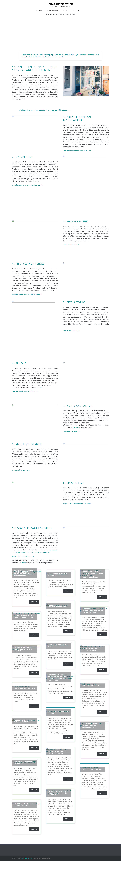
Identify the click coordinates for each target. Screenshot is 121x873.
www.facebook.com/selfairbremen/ (25, 391)
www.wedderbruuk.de (71, 245)
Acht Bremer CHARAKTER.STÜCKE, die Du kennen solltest (92, 611)
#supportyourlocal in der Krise (57, 575)
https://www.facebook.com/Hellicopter (77, 504)
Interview (75, 427)
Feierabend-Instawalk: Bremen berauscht (57, 752)
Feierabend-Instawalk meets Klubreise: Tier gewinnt (23, 649)
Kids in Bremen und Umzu (24, 688)
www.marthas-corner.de (21, 470)
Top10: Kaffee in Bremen (92, 769)
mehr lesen (34, 601)
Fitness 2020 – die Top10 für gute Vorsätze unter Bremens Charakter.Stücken (92, 574)
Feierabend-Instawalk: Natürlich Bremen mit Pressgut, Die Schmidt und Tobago (57, 677)
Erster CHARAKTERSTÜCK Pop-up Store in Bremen (24, 617)
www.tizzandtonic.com (71, 330)
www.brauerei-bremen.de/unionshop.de (27, 185)
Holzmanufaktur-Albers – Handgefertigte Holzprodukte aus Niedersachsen (24, 573)
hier (41, 387)
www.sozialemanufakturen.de (23, 556)
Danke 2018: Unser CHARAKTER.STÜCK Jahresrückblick (89, 726)
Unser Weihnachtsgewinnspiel (58, 606)
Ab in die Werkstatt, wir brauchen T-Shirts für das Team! (58, 793)
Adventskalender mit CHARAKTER (23, 763)
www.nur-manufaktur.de (72, 431)
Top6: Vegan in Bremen (91, 686)
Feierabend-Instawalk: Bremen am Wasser (91, 649)
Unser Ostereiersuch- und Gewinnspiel (23, 721)
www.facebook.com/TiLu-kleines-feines (26, 294)
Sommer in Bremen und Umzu (58, 646)
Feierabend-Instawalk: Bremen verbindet (23, 805)
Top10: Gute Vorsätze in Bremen (58, 712)
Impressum (36, 858)
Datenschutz (46, 858)
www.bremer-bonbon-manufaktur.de (77, 151)
